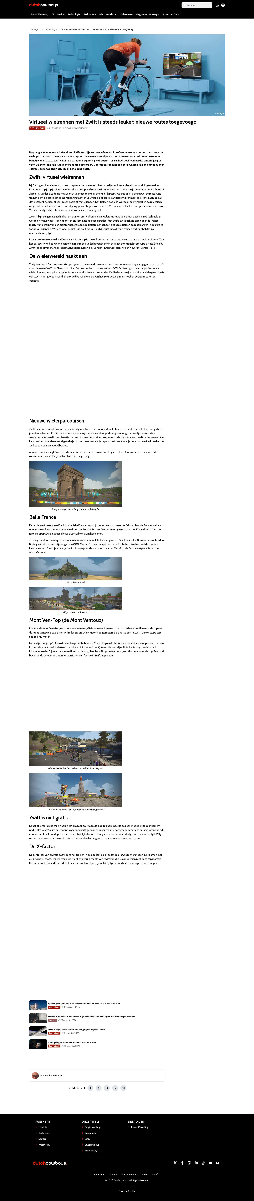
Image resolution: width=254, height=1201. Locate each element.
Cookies (145, 1174)
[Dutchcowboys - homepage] (44, 5)
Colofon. (156, 1174)
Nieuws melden (129, 1174)
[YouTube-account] (210, 1163)
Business (52, 1020)
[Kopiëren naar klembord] (115, 1088)
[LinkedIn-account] (196, 1163)
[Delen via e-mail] (123, 1088)
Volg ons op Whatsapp (147, 14)
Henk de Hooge (79, 128)
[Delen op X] (99, 1088)
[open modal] (223, 5)
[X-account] (175, 1163)
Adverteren (127, 14)
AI (53, 14)
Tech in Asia (90, 14)
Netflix (60, 14)
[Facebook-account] (182, 1163)
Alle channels (106, 14)
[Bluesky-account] (217, 1163)
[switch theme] (217, 5)
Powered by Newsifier (127, 1191)
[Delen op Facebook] (90, 1088)
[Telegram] (107, 1088)
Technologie (74, 14)
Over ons (113, 1174)
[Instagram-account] (189, 1163)
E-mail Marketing (39, 14)
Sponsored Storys (171, 14)
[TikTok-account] (203, 1163)
